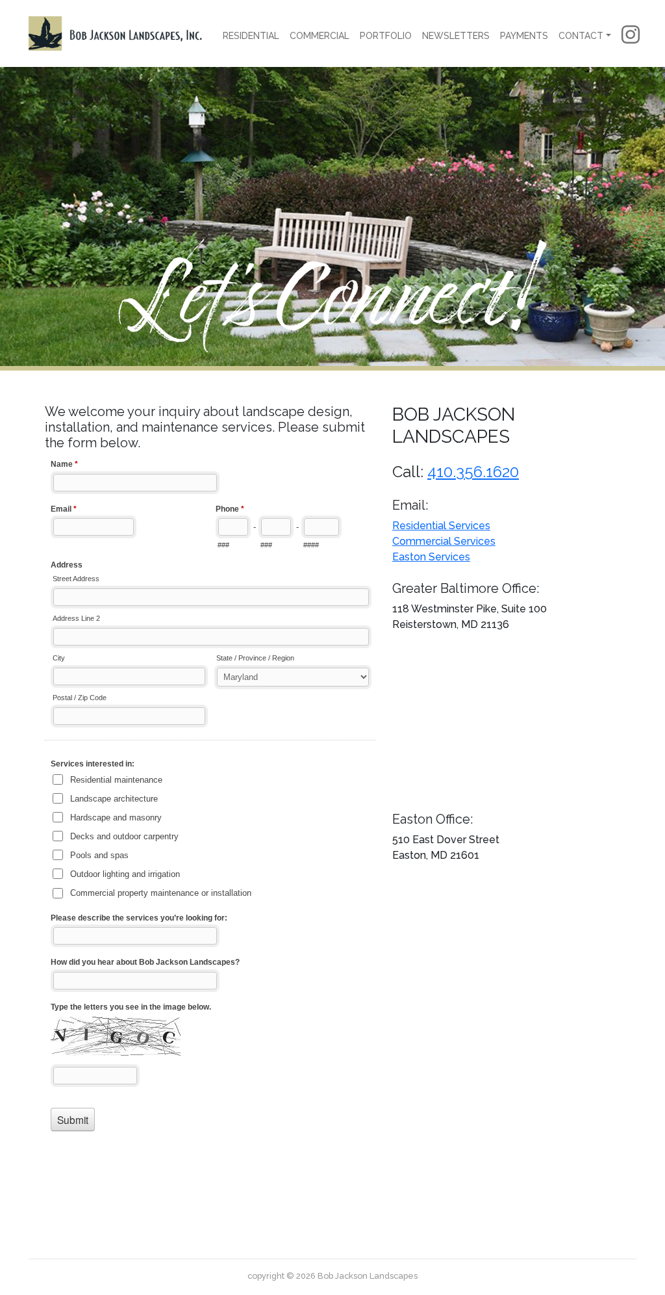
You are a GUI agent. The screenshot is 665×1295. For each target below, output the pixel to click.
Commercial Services (444, 541)
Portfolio (386, 36)
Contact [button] (580, 36)
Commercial (319, 36)
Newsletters (456, 36)
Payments (524, 36)
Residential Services (441, 525)
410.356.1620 (473, 471)
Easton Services (431, 557)
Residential (251, 36)
